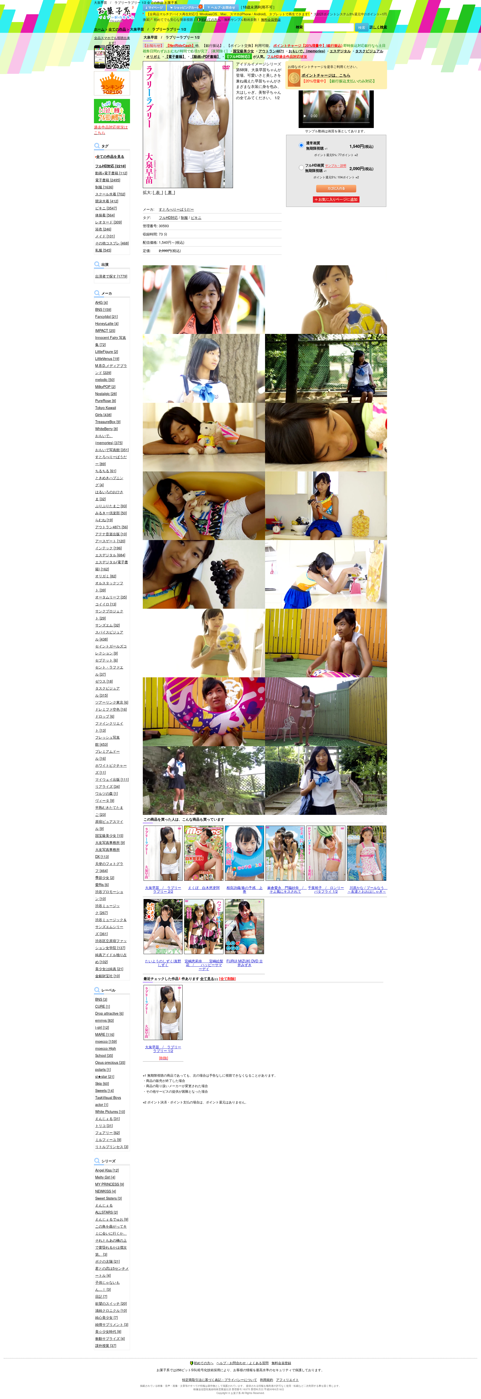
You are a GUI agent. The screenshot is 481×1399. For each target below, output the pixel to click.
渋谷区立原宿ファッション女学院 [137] (111, 944)
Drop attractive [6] (109, 1013)
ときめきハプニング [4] (109, 481)
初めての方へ (211, 19)
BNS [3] (101, 999)
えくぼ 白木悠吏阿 (204, 887)
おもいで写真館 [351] (112, 449)
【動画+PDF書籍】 (205, 56)
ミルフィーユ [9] (108, 1139)
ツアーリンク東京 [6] (111, 702)
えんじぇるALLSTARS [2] (106, 1209)
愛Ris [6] (102, 884)
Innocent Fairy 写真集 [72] (110, 341)
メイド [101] (105, 235)
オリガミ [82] (105, 575)
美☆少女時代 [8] (108, 1331)
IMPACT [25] (105, 330)
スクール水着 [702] (110, 193)
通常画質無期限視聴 (317, 145)
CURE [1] (102, 1006)
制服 (184, 217)
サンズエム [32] (107, 624)
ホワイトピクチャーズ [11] (111, 769)
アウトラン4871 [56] (111, 526)
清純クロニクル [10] (111, 1310)
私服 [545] (103, 249)
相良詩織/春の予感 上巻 (244, 889)
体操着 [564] (105, 214)
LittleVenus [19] (107, 358)
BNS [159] (103, 309)
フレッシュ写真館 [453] (107, 741)
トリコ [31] (104, 1125)
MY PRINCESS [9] (109, 1184)
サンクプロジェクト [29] (109, 614)
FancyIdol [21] (106, 316)
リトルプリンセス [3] (111, 1146)
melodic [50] (104, 379)
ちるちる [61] (105, 470)
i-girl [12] (102, 1027)
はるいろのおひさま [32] (109, 495)
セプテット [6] (106, 660)
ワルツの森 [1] (106, 793)
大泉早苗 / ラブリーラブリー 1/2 (163, 1048)
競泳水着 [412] (106, 200)
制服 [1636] (104, 186)
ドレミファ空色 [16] (111, 709)
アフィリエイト (287, 1379)
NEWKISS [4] (105, 1191)
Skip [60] (102, 1083)
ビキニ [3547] (106, 207)
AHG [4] (101, 302)
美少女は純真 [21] (109, 968)
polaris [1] (103, 1069)
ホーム (99, 29)
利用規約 (266, 1379)
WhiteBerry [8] (106, 428)
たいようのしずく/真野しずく (163, 962)
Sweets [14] (104, 1090)
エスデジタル (340, 50)
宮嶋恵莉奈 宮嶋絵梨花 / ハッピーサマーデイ (204, 964)
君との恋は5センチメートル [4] (112, 1272)
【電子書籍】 (175, 56)
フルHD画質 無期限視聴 (325, 168)
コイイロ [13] (105, 603)
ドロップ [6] (104, 716)
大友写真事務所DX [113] (107, 853)
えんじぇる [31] (107, 1118)
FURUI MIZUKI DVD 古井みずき (244, 962)
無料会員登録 (271, 19)
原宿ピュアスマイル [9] (109, 825)
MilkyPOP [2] (105, 386)
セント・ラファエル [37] (109, 671)
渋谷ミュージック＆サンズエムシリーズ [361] (111, 926)
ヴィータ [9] (104, 800)
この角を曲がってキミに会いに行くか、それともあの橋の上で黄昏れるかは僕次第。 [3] (111, 1240)
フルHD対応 (168, 217)
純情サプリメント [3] (111, 1324)
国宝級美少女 (243, 50)
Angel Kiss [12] (107, 1170)
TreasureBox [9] (108, 421)
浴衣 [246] (103, 228)
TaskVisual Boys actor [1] (108, 1101)
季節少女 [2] (104, 877)
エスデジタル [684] (110, 554)
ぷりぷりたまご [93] (111, 505)
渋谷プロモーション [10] (109, 895)
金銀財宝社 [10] (107, 975)
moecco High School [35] (105, 1052)
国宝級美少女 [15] (109, 835)
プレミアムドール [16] (107, 755)
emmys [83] (104, 1020)
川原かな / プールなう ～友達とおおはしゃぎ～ (367, 889)
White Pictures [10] (110, 1111)
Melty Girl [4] (105, 1177)
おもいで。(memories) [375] (109, 439)
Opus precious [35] (110, 1062)
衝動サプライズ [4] (110, 1338)
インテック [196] (108, 547)
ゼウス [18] (104, 681)
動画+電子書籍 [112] (111, 172)
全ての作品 (117, 29)
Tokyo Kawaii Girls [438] (105, 411)
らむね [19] (104, 519)
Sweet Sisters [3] (108, 1198)
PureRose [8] (105, 400)
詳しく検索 (378, 26)
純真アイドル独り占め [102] (111, 958)
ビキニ (196, 217)
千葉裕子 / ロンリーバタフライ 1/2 (326, 889)
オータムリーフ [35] (111, 596)
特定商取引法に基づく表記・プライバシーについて (219, 1379)
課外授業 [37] (105, 1345)
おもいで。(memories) (307, 50)
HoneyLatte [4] (106, 323)
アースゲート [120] (110, 540)
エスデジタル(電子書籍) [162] (111, 565)
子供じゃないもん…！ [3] (107, 1286)
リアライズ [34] (107, 786)
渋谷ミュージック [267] (107, 909)
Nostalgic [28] (106, 393)
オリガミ (153, 56)
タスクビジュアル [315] (107, 692)
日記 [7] (101, 1296)
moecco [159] (106, 1041)
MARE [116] (104, 1034)
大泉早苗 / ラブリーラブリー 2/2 (163, 889)
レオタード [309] (108, 221)
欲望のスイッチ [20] (111, 1303)
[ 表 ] (158, 192)
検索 (299, 26)
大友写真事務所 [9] (110, 842)
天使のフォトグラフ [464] (109, 867)
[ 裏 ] (170, 192)
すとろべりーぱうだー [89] (111, 460)
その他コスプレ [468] (112, 242)
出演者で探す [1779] (111, 276)
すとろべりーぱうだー (176, 209)
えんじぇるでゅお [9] (111, 1219)
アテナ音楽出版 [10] (111, 533)
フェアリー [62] (107, 1132)
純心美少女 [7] (106, 1317)
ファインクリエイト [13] (109, 727)
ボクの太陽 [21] (107, 1261)
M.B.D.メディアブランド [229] (111, 369)
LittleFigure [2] (106, 351)
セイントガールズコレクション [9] (111, 650)
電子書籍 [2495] (107, 179)
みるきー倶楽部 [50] (111, 512)
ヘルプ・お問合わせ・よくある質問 (242, 1362)
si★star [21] (104, 1076)
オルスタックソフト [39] (109, 586)
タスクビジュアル (369, 50)
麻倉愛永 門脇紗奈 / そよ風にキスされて (287, 889)
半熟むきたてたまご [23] (109, 811)
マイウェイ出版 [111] (112, 779)
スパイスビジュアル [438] (109, 635)
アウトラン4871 (271, 50)
